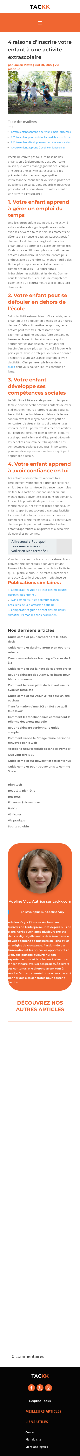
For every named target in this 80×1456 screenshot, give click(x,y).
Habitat (13, 808)
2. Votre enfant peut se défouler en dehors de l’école (40, 137)
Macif (11, 367)
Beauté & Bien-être (21, 790)
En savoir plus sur (33, 912)
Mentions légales (36, 1447)
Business (14, 796)
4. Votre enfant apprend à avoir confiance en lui (38, 147)
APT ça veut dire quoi (34, 1292)
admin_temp (25, 1091)
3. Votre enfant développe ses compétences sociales (40, 142)
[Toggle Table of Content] (11, 127)
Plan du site (33, 1439)
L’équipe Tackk (40, 1401)
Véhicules (15, 814)
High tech (15, 784)
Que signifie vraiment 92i (37, 1188)
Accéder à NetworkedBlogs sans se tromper (39, 748)
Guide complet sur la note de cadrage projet (39, 668)
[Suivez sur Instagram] (48, 1387)
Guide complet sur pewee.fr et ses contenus (39, 761)
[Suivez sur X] (40, 1387)
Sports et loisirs (19, 826)
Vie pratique (16, 820)
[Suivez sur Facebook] (31, 1387)
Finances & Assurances (24, 802)
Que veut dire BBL (21, 754)
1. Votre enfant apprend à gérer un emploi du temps (41, 132)
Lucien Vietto (23, 65)
